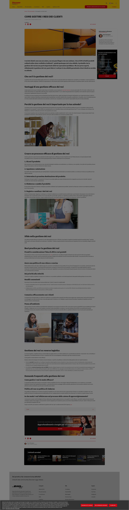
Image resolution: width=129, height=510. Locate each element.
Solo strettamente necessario (101, 505)
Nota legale (17, 508)
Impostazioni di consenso (86, 505)
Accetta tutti (112, 505)
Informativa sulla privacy (10, 508)
